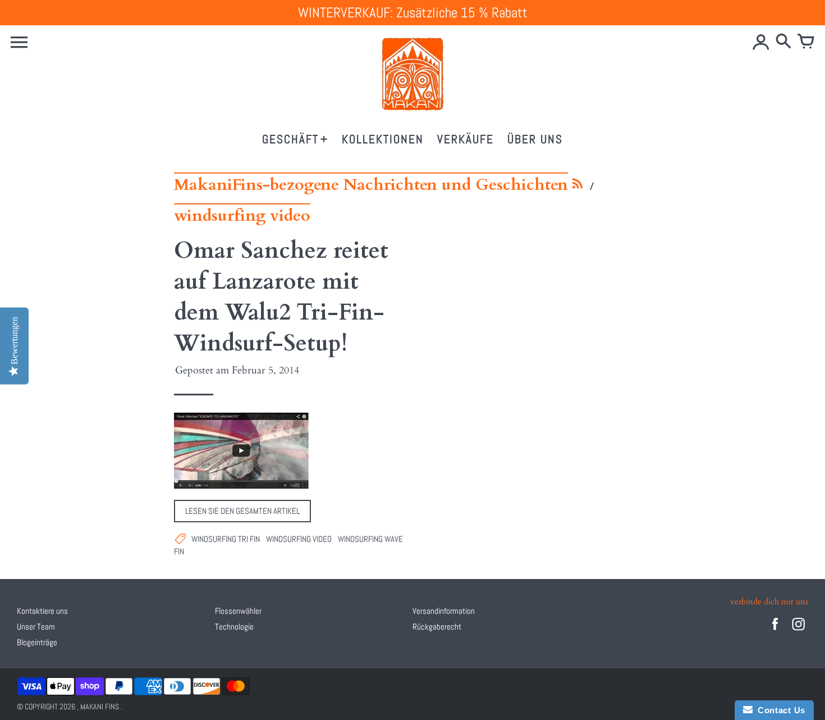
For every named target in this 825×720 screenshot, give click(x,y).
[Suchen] (783, 42)
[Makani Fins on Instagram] (798, 631)
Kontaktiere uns (42, 610)
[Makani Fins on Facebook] (775, 631)
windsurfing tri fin (225, 539)
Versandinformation (443, 610)
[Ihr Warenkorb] (805, 42)
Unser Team (36, 626)
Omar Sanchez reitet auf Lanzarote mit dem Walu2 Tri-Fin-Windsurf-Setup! (281, 297)
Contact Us (779, 710)
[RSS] (577, 187)
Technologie (234, 626)
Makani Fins (99, 706)
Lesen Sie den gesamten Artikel (242, 510)
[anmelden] (761, 42)
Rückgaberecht (436, 626)
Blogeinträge (37, 642)
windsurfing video (299, 539)
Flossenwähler (238, 610)
